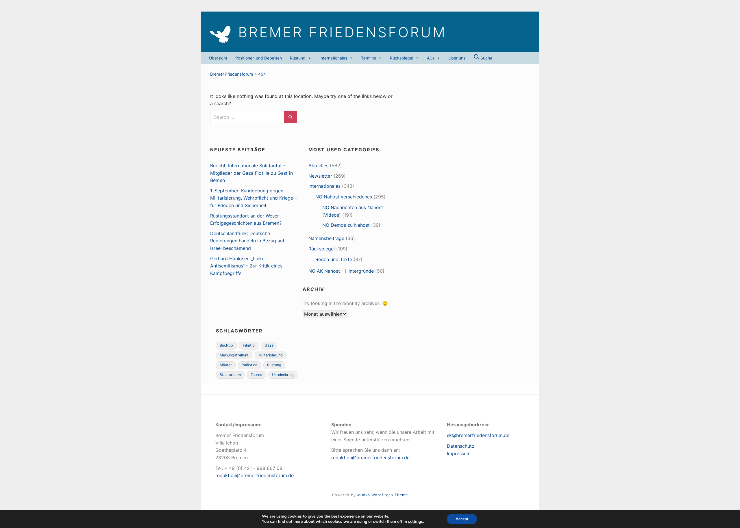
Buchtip (226, 345)
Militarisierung (270, 355)
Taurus (256, 375)
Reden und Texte (333, 259)
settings (415, 521)
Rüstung (298, 57)
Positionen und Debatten (258, 57)
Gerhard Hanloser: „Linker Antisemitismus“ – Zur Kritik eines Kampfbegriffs (246, 266)
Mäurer (226, 365)
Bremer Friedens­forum (342, 32)
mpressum (459, 453)
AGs (430, 57)
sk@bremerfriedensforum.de (478, 435)
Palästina (249, 365)
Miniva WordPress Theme (382, 495)
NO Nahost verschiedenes (343, 197)
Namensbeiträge (326, 238)
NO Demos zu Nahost (346, 225)
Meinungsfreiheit (234, 355)
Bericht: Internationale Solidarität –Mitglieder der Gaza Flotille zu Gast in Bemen (251, 173)
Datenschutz (460, 446)
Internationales (333, 57)
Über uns (456, 57)
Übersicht (218, 57)
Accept (462, 519)
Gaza (268, 345)
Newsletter (320, 176)
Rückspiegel (401, 57)
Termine (368, 57)
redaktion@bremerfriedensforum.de (254, 475)
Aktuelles (318, 165)
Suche (485, 57)
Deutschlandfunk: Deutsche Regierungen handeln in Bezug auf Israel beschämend (247, 240)
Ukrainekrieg (283, 375)
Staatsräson (230, 375)
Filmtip (249, 345)
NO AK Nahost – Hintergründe (341, 271)
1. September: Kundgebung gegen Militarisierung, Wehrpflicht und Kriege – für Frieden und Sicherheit (253, 198)
